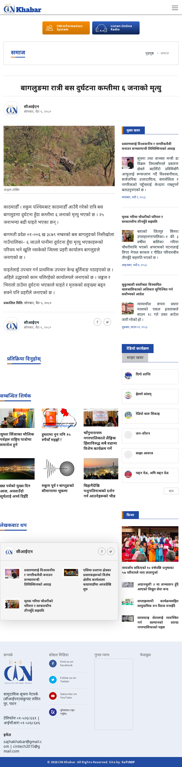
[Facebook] (97, 322)
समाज (165, 53)
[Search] (7, 9)
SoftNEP (128, 762)
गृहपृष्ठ (150, 53)
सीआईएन (31, 106)
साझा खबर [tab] (135, 357)
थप (171, 491)
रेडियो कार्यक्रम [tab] (138, 348)
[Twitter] (107, 322)
